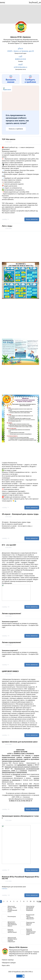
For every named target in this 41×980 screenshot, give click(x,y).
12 (37, 901)
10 (30, 901)
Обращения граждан (9, 962)
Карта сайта (6, 965)
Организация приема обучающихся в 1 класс (20, 817)
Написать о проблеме (16, 129)
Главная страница (8, 960)
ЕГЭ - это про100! (9, 545)
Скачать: (4, 888)
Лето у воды (7, 226)
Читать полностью (32, 219)
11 (34, 901)
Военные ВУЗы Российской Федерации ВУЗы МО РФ (20, 878)
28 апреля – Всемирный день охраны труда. (20, 514)
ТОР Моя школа (8, 139)
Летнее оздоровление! (11, 614)
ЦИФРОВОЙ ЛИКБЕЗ (10, 671)
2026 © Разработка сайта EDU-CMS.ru (20, 972)
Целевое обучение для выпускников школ (19, 742)
